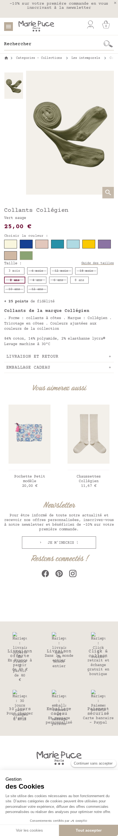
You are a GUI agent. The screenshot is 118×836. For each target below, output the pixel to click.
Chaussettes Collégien (89, 479)
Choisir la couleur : (26, 236)
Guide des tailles (97, 263)
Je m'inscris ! (62, 543)
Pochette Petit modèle (29, 479)
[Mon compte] (90, 25)
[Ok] (108, 44)
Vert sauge (15, 218)
